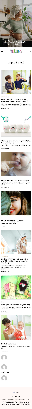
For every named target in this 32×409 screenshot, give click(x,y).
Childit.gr (3, 226)
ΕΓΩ (2, 217)
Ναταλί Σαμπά (5, 372)
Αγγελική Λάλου (5, 108)
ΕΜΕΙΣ (2, 302)
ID (3, 402)
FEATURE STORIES (5, 96)
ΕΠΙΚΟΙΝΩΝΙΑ (10, 402)
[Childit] (16, 51)
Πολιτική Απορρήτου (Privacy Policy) (19, 404)
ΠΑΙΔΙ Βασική (4, 256)
